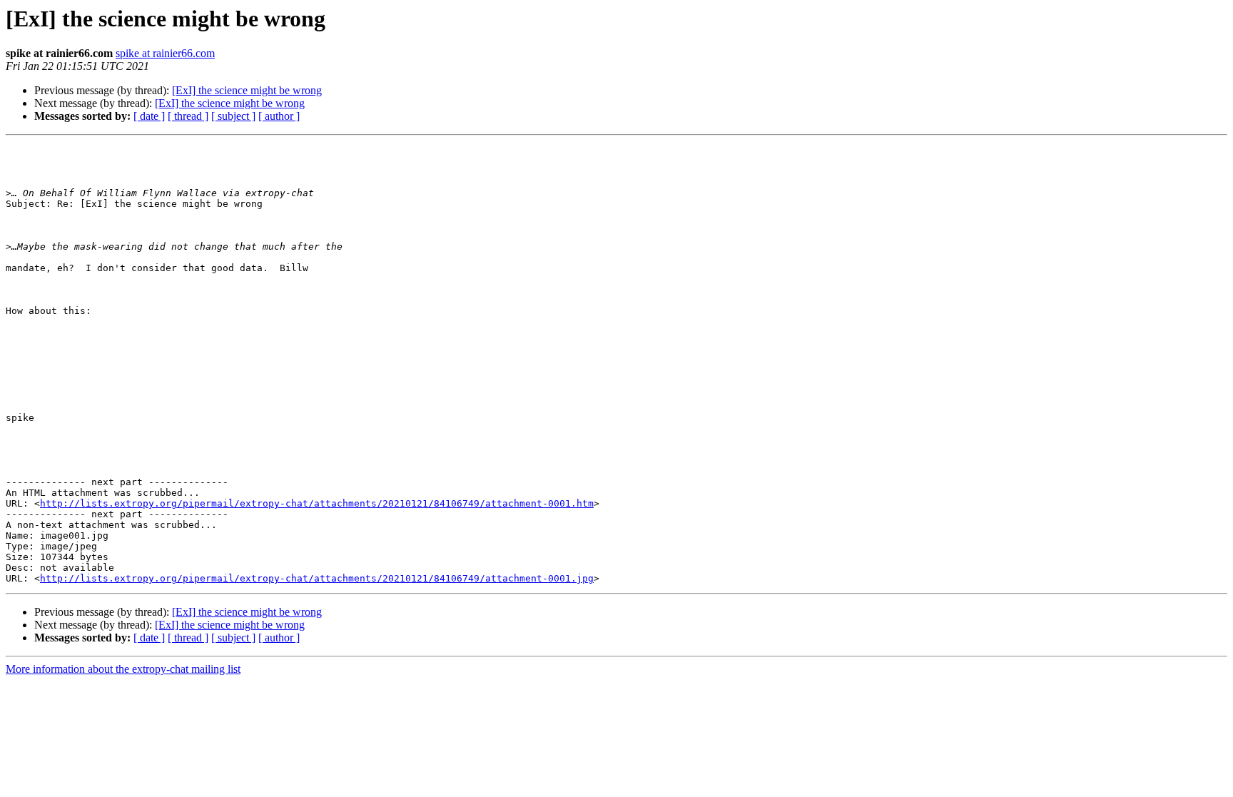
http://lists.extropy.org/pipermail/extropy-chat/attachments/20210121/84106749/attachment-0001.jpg (317, 578)
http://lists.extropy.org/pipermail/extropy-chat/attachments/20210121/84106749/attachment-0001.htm (317, 503)
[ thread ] (188, 116)
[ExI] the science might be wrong (247, 90)
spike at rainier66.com (165, 53)
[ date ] (149, 116)
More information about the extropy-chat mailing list (123, 669)
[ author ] (279, 116)
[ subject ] (233, 116)
